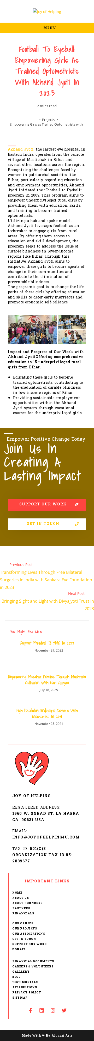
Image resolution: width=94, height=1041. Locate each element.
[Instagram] (53, 1010)
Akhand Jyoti (21, 149)
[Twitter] (64, 1010)
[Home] (35, 119)
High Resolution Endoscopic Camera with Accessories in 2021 (47, 713)
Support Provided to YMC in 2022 (47, 643)
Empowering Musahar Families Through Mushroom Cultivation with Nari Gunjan (47, 680)
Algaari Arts (62, 1035)
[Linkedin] (41, 1010)
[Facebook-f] (30, 1010)
